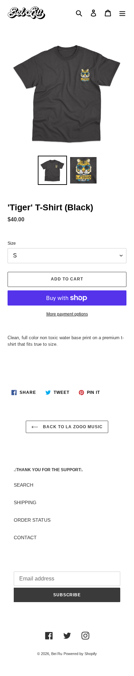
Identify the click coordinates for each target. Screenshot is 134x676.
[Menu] (122, 13)
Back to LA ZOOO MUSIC (72, 426)
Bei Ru (56, 654)
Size (12, 243)
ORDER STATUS (32, 520)
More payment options (67, 314)
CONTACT (25, 537)
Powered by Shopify (80, 654)
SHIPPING (25, 502)
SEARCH (23, 485)
